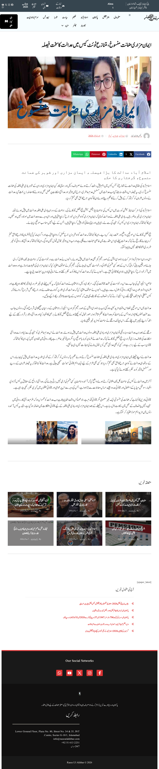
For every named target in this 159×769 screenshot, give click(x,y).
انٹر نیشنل (105, 17)
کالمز (74, 25)
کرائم (110, 136)
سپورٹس (46, 17)
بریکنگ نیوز (127, 494)
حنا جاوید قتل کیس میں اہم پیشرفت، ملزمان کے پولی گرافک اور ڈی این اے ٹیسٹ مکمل (128, 502)
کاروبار (83, 25)
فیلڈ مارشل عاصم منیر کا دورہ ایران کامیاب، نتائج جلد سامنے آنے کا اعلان (31, 531)
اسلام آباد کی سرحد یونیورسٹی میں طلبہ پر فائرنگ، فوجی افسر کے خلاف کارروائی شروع (79, 531)
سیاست (65, 17)
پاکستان (95, 17)
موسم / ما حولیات (32, 17)
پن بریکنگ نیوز (77, 494)
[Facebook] (12, 5)
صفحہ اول (117, 17)
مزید (66, 25)
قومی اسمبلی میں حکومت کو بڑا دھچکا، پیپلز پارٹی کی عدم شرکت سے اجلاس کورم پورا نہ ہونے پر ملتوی (31, 502)
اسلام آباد (84, 17)
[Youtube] (3, 5)
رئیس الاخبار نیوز (132, 510)
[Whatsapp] (3, 7)
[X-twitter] (6, 5)
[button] (142, 154)
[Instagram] (9, 5)
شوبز (55, 17)
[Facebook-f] (100, 673)
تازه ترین (115, 136)
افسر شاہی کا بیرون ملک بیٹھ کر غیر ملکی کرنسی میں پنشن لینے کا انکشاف (128, 531)
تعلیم (74, 17)
